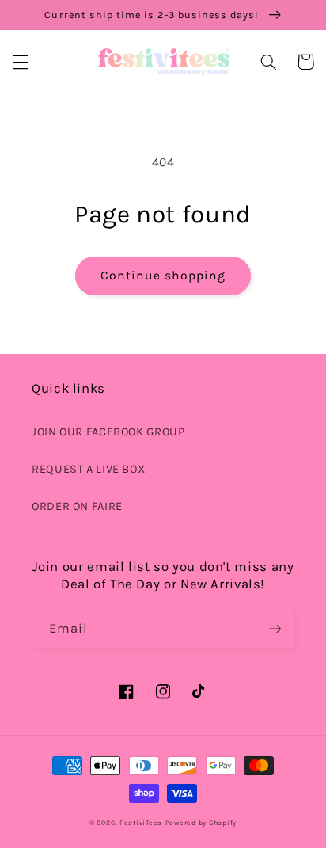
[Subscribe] (275, 629)
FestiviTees (140, 823)
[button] (20, 62)
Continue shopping (163, 275)
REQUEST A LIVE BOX (88, 469)
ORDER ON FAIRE (77, 506)
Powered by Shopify (201, 823)
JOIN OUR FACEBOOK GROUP (108, 432)
